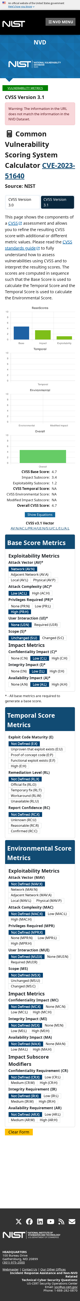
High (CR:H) (48, 1082)
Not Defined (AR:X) (25, 1114)
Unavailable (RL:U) (25, 801)
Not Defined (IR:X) (25, 1096)
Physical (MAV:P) (49, 900)
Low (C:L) (40, 658)
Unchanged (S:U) (24, 638)
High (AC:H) (41, 593)
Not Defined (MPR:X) (27, 932)
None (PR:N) (20, 606)
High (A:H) (59, 684)
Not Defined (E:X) (24, 743)
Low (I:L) (38, 671)
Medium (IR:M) (22, 1101)
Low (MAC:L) (57, 914)
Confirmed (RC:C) (24, 831)
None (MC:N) (55, 1006)
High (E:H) (18, 766)
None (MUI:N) (57, 956)
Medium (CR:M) (23, 1082)
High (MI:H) (40, 1031)
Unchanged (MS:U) (25, 980)
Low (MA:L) (19, 1049)
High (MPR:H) (21, 943)
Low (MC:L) (19, 1012)
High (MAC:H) (21, 919)
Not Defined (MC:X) (26, 1006)
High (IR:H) (47, 1101)
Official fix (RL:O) (23, 784)
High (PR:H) (20, 611)
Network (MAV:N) (24, 889)
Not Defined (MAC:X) (27, 914)
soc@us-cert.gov (66, 1287)
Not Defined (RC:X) (25, 814)
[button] (60, 22)
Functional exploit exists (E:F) (33, 760)
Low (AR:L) (53, 1114)
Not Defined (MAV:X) (26, 884)
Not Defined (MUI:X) (26, 956)
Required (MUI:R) (24, 962)
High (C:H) (59, 658)
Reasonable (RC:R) (25, 825)
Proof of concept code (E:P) (32, 755)
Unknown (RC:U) (23, 820)
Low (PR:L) (43, 606)
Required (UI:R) (46, 624)
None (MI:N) (54, 1025)
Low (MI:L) (19, 1031)
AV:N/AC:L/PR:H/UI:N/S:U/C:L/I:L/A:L (40, 528)
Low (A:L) (40, 684)
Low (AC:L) (19, 593)
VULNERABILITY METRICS (25, 88)
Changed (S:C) (53, 638)
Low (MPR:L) (47, 938)
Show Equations (40, 514)
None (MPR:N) (22, 938)
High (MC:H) (42, 1012)
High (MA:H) (42, 1049)
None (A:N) (19, 684)
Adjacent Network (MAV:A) (31, 895)
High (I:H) (57, 671)
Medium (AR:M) (23, 1120)
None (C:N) (19, 658)
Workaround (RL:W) (26, 795)
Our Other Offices (53, 1269)
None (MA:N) (55, 1044)
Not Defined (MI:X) (25, 1025)
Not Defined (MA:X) (26, 1044)
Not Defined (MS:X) (25, 975)
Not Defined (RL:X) (25, 779)
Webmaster (10, 1269)
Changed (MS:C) (23, 986)
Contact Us (29, 1269)
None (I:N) (19, 671)
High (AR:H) (48, 1120)
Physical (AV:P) (44, 580)
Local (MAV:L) (21, 900)
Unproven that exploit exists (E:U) (37, 749)
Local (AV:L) (19, 580)
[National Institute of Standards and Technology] (31, 1236)
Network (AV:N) (23, 569)
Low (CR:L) (53, 1077)
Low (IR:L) (51, 1096)
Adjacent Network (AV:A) (29, 574)
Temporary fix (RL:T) (26, 790)
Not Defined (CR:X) (25, 1077)
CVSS (13, 223)
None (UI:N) (20, 624)
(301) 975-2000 (13, 1262)
